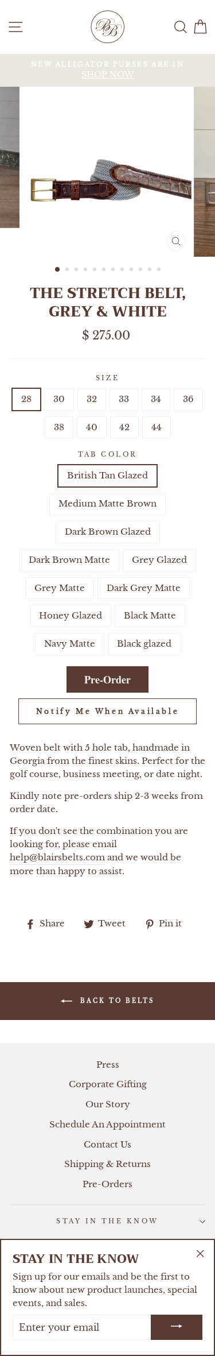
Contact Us (107, 1144)
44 (156, 427)
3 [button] (77, 270)
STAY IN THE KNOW (107, 1221)
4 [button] (86, 270)
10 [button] (141, 270)
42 (124, 427)
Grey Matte (59, 587)
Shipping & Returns (107, 1163)
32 (92, 398)
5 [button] (96, 270)
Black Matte (150, 615)
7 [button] (114, 270)
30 (59, 398)
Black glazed (144, 643)
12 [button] (160, 270)
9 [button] (132, 270)
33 (124, 398)
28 (26, 398)
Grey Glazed (159, 559)
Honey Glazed (70, 615)
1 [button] (58, 270)
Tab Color (108, 454)
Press (107, 1064)
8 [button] (123, 270)
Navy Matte (69, 643)
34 (156, 398)
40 (91, 427)
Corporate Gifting (108, 1084)
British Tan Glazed (107, 475)
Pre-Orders (107, 1184)
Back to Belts (115, 1001)
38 (59, 427)
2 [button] (68, 270)
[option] (107, 70)
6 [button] (105, 270)
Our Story (107, 1104)
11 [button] (151, 270)
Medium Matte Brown (107, 503)
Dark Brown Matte (69, 559)
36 (188, 398)
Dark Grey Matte (144, 587)
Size (108, 378)
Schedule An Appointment (107, 1124)
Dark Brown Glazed (108, 531)
